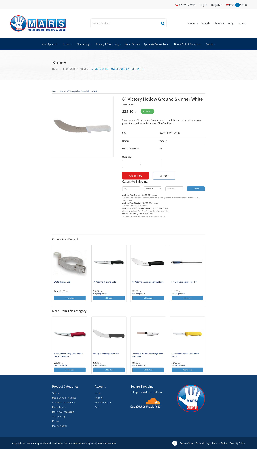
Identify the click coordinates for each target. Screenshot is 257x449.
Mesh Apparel (48, 44)
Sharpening (83, 44)
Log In (203, 5)
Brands (206, 23)
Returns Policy (219, 443)
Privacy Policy (202, 443)
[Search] (163, 23)
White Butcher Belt (62, 282)
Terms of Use (186, 443)
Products (193, 23)
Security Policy (237, 443)
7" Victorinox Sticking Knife (104, 282)
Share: (125, 104)
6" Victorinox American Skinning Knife (148, 282)
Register (216, 5)
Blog (231, 23)
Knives (66, 44)
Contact (242, 23)
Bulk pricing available (99, 294)
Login (98, 393)
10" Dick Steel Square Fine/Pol (184, 282)
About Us (219, 23)
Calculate (196, 189)
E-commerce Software (76, 443)
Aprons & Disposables (156, 44)
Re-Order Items (103, 402)
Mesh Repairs (132, 44)
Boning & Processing (107, 44)
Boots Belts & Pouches (186, 44)
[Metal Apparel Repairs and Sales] (38, 23)
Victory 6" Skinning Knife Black (106, 353)
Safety (209, 44)
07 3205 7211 (187, 5)
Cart (237, 5)
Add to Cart (135, 175)
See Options (69, 298)
